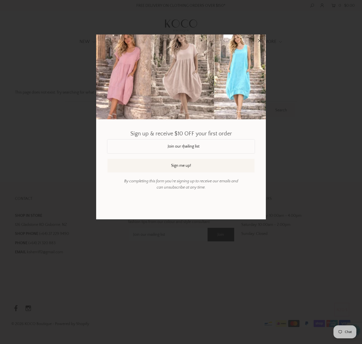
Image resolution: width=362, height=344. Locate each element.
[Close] (259, 40)
